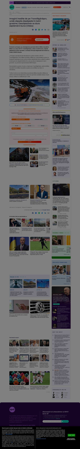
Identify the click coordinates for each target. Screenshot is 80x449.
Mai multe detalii (9, 434)
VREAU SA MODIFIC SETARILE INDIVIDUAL (71, 439)
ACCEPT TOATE (71, 435)
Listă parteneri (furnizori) (41, 438)
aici (12, 442)
